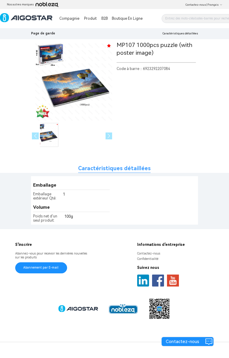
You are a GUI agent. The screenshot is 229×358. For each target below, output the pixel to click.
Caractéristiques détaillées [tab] (114, 168)
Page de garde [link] (43, 33)
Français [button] (213, 4)
